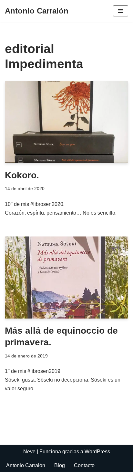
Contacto (84, 465)
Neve (29, 451)
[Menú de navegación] (120, 10)
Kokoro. (22, 175)
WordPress (97, 451)
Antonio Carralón (25, 465)
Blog (59, 465)
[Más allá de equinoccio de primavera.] (66, 277)
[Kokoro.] (66, 122)
